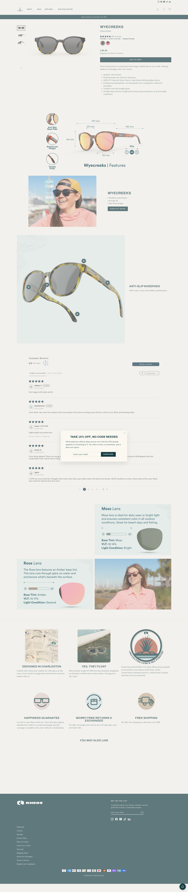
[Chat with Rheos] (183, 886)
